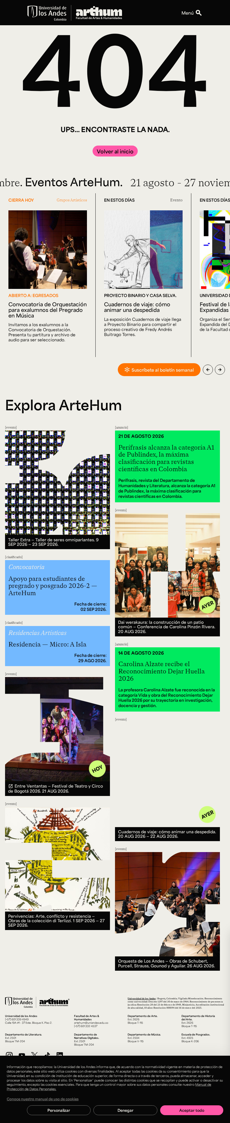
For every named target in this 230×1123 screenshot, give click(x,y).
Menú (187, 13)
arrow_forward (219, 370)
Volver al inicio (115, 151)
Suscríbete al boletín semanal (163, 370)
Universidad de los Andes (142, 998)
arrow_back (207, 370)
